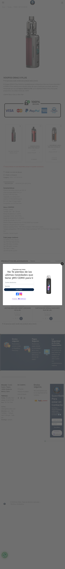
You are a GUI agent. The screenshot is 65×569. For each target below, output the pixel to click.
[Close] (62, 263)
